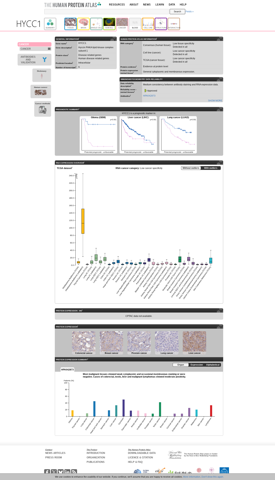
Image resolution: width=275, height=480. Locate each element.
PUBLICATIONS (96, 462)
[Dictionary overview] (41, 76)
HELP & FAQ (135, 462)
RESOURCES (117, 4)
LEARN (159, 4)
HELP (183, 4)
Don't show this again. (212, 477)
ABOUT (134, 4)
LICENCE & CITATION (140, 457)
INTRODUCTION (96, 453)
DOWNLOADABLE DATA (142, 453)
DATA (172, 4)
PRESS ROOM (53, 457)
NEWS (147, 4)
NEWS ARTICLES (55, 453)
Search (177, 11)
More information (191, 477)
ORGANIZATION (96, 457)
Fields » (190, 11)
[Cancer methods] (42, 110)
